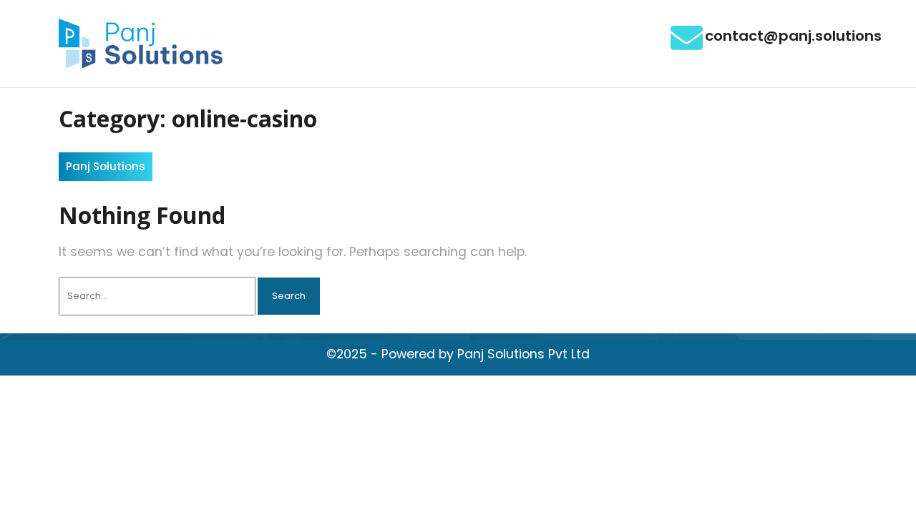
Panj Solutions (105, 166)
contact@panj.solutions (793, 36)
